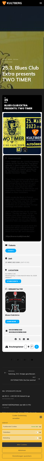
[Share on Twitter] (19, 339)
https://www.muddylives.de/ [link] (17, 236)
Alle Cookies (22, 445)
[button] (41, 417)
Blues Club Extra (12, 315)
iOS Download (15, 330)
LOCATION (13, 270)
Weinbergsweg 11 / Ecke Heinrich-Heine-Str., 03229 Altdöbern (21, 276)
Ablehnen (22, 450)
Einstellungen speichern (22, 456)
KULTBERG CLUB (10, 274)
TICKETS (11, 251)
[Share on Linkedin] (24, 339)
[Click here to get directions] (36, 347)
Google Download (17, 332)
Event (4, 59)
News (10, 59)
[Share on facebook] (15, 339)
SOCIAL (15, 59)
